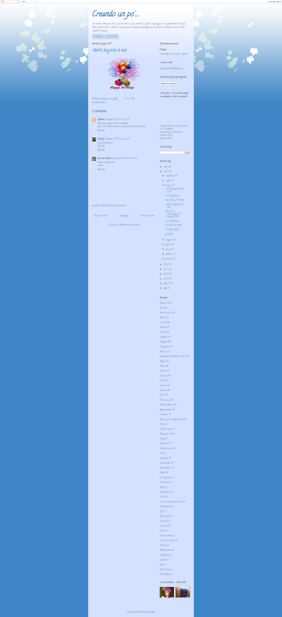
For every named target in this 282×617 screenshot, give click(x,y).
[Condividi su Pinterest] (134, 98)
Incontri (163, 385)
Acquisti (163, 390)
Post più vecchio (147, 215)
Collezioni (164, 458)
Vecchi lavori (165, 468)
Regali (162, 361)
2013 (165, 279)
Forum (162, 531)
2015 (165, 269)
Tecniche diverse (166, 405)
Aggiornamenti (166, 410)
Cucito (162, 332)
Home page (98, 36)
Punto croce (165, 313)
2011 (165, 288)
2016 (165, 264)
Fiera (162, 424)
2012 (165, 283)
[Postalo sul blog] (128, 98)
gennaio (169, 259)
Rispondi (101, 130)
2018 (165, 167)
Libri (162, 380)
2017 (165, 172)
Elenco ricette (111, 36)
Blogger (152, 612)
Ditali (162, 473)
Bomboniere (165, 492)
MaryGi (100, 139)
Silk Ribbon (165, 574)
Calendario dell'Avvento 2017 (172, 356)
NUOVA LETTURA (174, 200)
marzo (169, 249)
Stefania (100, 119)
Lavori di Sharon (167, 540)
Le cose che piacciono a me (171, 502)
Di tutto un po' (166, 429)
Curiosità (163, 526)
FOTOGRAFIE (172, 196)
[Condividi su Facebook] (132, 98)
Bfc (161, 511)
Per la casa (164, 400)
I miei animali (166, 535)
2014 (165, 274)
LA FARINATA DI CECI (174, 191)
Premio (163, 371)
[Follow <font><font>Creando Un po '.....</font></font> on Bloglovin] (169, 84)
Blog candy (164, 516)
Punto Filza (165, 569)
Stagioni (163, 376)
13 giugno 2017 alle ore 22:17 (117, 139)
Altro (162, 317)
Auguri (103, 102)
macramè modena (104, 158)
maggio (169, 240)
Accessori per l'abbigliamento (171, 419)
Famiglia (163, 337)
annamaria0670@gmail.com (171, 68)
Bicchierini (164, 482)
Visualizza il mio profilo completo (174, 54)
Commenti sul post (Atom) (128, 225)
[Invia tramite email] (126, 98)
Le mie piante (165, 477)
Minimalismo (165, 506)
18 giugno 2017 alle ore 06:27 (124, 158)
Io (161, 453)
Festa (162, 366)
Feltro (162, 497)
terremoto (164, 414)
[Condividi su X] (130, 98)
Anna (164, 49)
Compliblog (164, 555)
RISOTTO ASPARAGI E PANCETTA (172, 214)
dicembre (169, 176)
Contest (163, 560)
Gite (161, 565)
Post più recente (100, 215)
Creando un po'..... (116, 15)
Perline (163, 545)
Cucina (162, 322)
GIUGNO (169, 234)
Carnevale (164, 521)
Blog (162, 487)
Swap (162, 439)
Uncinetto (164, 443)
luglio (168, 180)
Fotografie (164, 347)
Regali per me (165, 434)
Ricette (163, 327)
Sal (161, 308)
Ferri (162, 395)
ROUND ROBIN (173, 225)
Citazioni (163, 342)
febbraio (169, 254)
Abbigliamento (165, 550)
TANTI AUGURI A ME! (174, 206)
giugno (169, 185)
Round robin (165, 463)
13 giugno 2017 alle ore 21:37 (117, 119)
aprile (168, 244)
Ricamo (163, 303)
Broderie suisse (166, 448)
